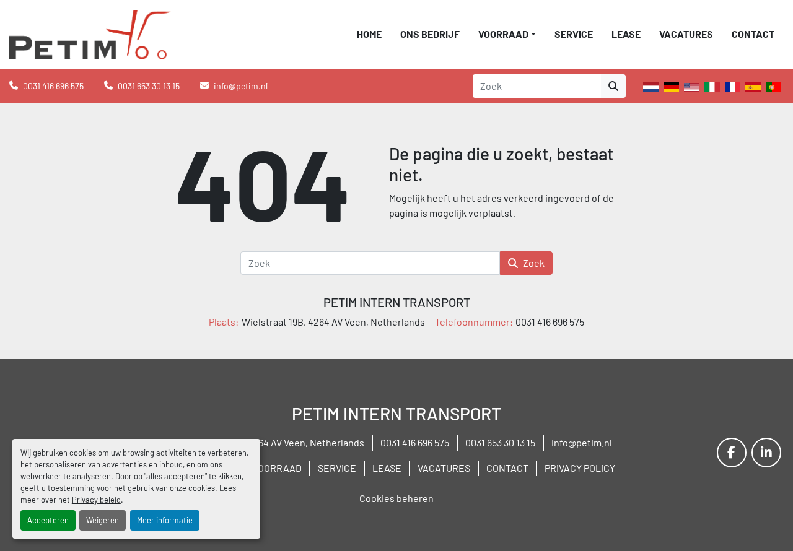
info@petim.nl (241, 85)
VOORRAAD (503, 34)
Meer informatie (165, 520)
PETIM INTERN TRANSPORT (396, 302)
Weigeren (102, 520)
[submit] (613, 86)
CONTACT (753, 34)
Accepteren (48, 520)
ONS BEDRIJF (430, 34)
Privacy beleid (96, 500)
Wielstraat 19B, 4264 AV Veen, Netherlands (272, 442)
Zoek (534, 263)
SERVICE (573, 34)
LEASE (626, 34)
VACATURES (686, 34)
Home (369, 34)
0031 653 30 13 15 (149, 85)
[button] (507, 34)
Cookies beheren (396, 498)
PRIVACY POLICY (580, 468)
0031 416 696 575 (53, 85)
